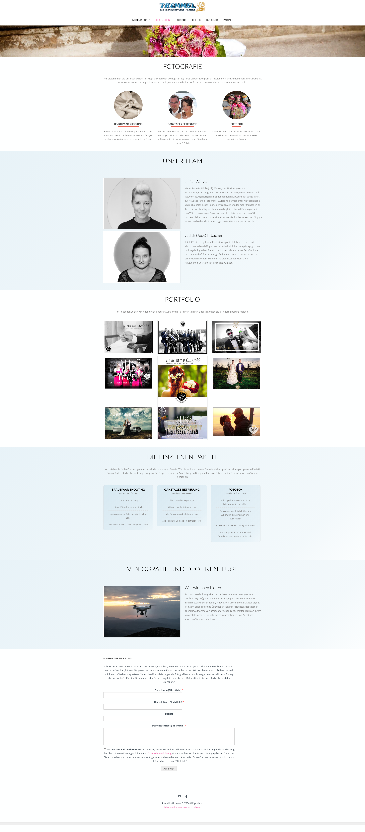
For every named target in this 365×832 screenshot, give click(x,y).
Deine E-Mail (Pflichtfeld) (169, 702)
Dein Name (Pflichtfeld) (169, 690)
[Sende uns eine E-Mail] (179, 797)
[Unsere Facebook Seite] (186, 797)
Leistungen (163, 20)
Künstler (212, 20)
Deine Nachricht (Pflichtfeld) (169, 725)
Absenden (169, 768)
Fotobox (181, 20)
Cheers (196, 20)
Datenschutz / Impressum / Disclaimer (182, 807)
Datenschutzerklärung (160, 753)
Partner (228, 20)
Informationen (141, 20)
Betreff (169, 713)
